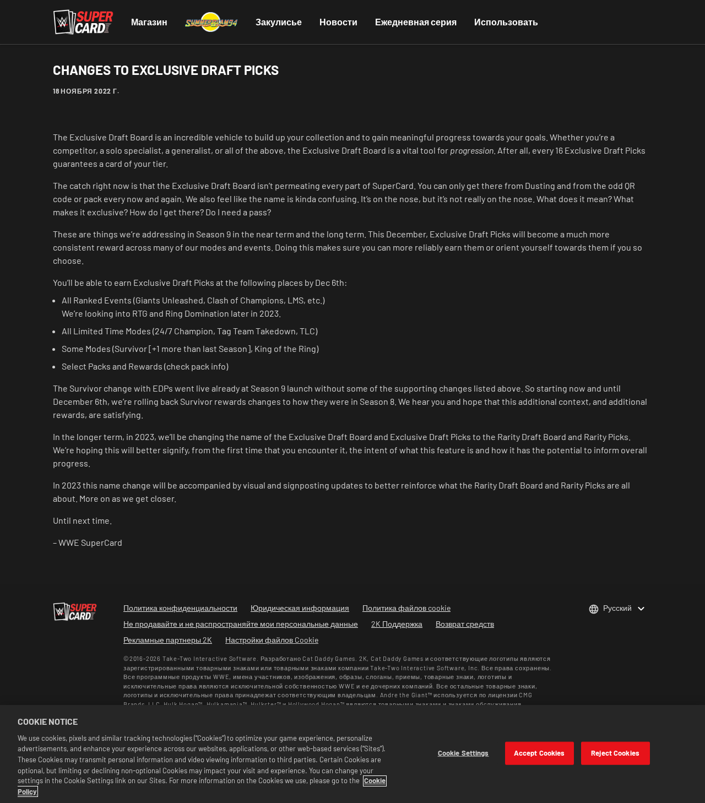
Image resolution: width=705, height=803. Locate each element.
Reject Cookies (615, 752)
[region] (352, 754)
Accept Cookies (539, 752)
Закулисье (279, 22)
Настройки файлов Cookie (271, 639)
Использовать (506, 22)
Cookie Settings (463, 752)
